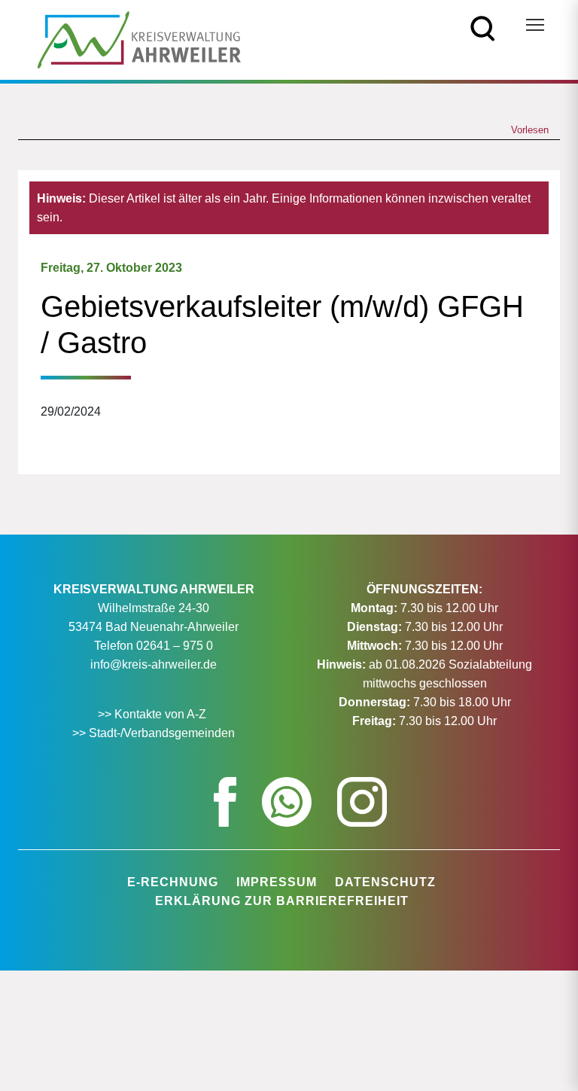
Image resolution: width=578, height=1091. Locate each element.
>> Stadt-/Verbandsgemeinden (153, 733)
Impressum (276, 882)
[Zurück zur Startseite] (139, 38)
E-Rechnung (172, 882)
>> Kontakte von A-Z (153, 714)
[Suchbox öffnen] (483, 27)
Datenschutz (385, 882)
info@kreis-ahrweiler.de (153, 664)
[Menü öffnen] (535, 24)
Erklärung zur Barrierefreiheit (282, 900)
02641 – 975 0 (174, 645)
